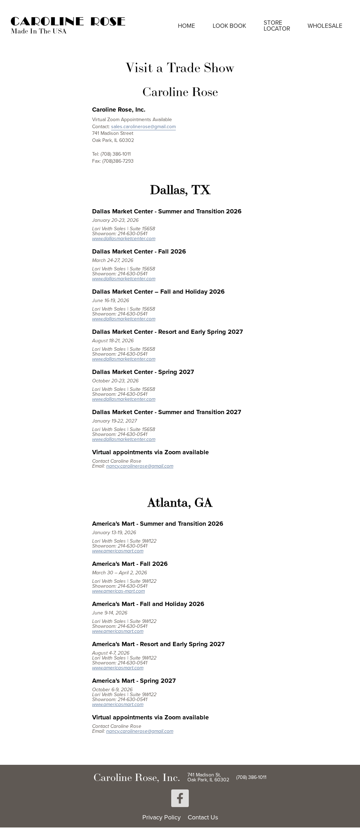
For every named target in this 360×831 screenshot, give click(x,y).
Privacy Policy (161, 817)
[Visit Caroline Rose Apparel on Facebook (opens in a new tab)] (180, 798)
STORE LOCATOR (277, 25)
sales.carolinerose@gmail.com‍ (143, 126)
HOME (186, 25)
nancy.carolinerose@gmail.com (139, 466)
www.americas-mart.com (118, 591)
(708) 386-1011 (251, 777)
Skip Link (21, 6)
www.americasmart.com (117, 551)
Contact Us (203, 817)
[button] (229, 26)
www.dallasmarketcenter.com (123, 238)
